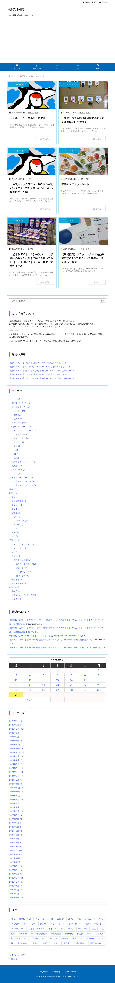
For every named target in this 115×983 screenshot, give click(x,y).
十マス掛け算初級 (39, 933)
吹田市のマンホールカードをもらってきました (29, 635)
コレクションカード (20, 426)
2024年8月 (16, 756)
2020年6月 (16, 878)
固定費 (80, 933)
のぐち (31, 632)
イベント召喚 (29, 923)
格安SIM (34, 938)
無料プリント (22, 560)
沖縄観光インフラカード (24, 462)
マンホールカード (21, 434)
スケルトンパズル (26, 564)
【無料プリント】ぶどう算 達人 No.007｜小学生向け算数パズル (37, 374)
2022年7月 (15, 819)
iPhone (18, 524)
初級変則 (23, 933)
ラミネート (83, 928)
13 (57, 680)
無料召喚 (65, 938)
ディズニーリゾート (22, 477)
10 (16, 680)
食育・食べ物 (19, 583)
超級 (45, 943)
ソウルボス (74, 923)
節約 (15, 536)
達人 (55, 943)
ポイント (17, 505)
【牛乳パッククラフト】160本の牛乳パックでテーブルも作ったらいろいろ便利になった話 (31, 188)
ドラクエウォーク (21, 422)
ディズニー (16, 466)
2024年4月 (16, 772)
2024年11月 (16, 748)
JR (30, 919)
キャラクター (21, 438)
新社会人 (99, 933)
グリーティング (57, 923)
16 (98, 680)
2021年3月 (15, 842)
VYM (101, 919)
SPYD (70, 919)
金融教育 (17, 579)
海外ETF (53, 938)
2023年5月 (15, 815)
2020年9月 (15, 866)
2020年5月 (16, 882)
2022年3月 (15, 823)
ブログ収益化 (19, 501)
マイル (16, 509)
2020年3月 (15, 889)
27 (57, 690)
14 (71, 680)
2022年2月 (15, 827)
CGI (17, 517)
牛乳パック (77, 938)
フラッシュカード (36, 928)
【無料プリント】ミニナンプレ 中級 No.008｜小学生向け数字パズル (39, 366)
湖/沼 (17, 454)
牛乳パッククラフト (95, 938)
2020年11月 (16, 858)
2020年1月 (16, 897)
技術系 (16, 513)
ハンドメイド (19, 548)
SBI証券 (60, 919)
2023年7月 (16, 807)
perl (17, 528)
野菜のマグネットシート (75, 184)
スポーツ (19, 442)
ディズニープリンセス (93, 923)
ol (52, 919)
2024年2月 (16, 780)
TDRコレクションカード (24, 430)
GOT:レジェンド (21, 403)
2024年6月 (16, 764)
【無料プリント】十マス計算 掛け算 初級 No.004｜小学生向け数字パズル (42, 378)
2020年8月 (15, 870)
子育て (25, 76)
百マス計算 (22, 575)
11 (30, 680)
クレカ (43, 923)
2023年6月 (16, 811)
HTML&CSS (21, 520)
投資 (14, 587)
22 (85, 685)
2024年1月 (16, 784)
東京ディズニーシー (24, 481)
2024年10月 (16, 752)
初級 (13, 933)
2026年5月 (16, 733)
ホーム (13, 76)
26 (43, 690)
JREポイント (41, 919)
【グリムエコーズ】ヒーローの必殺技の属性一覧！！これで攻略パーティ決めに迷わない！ (49, 639)
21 (71, 685)
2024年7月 (16, 760)
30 (98, 690)
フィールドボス (18, 928)
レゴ (15, 552)
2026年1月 (15, 740)
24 (16, 690)
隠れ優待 (80, 943)
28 (71, 690)
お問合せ (13, 959)
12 (43, 680)
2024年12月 (16, 744)
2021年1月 (15, 850)
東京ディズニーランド (25, 485)
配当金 (17, 599)
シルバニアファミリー (23, 544)
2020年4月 (15, 886)
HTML (22, 919)
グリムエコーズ (21, 407)
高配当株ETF (95, 943)
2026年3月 (15, 736)
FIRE (13, 919)
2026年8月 (16, 721)
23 (98, 685)
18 (30, 685)
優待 (16, 591)
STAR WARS (19, 469)
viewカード (90, 919)
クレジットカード (21, 497)
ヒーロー (19, 411)
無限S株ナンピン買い (24, 595)
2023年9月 (16, 799)
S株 (79, 919)
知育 (36, 112)
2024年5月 (16, 768)
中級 (102, 928)
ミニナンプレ (24, 571)
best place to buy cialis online (67, 635)
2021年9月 (15, 831)
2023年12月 (16, 787)
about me (13, 330)
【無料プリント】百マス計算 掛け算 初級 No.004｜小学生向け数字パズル (42, 370)
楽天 (15, 532)
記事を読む (45, 138)
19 (43, 685)
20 (57, 685)
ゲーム (15, 399)
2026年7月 (16, 725)
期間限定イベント (19, 938)
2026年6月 (16, 729)
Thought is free (72, 976)
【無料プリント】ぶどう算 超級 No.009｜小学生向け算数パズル (37, 362)
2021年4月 (15, 838)
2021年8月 (15, 835)
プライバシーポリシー (19, 955)
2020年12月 (16, 854)
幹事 (89, 933)
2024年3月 (16, 776)
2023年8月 (16, 803)
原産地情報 (56, 933)
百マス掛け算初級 (19, 943)
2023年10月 (16, 795)
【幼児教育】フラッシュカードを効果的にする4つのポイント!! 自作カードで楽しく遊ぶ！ (82, 258)
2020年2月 (16, 893)
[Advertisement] (57, 41)
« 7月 (30, 699)
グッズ (16, 473)
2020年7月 (16, 874)
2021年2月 (15, 846)
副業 (13, 493)
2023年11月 (16, 791)
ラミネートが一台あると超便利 (27, 118)
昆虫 (17, 446)
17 (16, 685)
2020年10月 (16, 862)
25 (30, 690)
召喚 (18, 415)
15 (85, 680)
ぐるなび (15, 923)
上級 (94, 928)
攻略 (18, 418)
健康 (12, 489)
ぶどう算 (22, 568)
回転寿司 (69, 933)
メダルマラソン (67, 928)
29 (85, 690)
